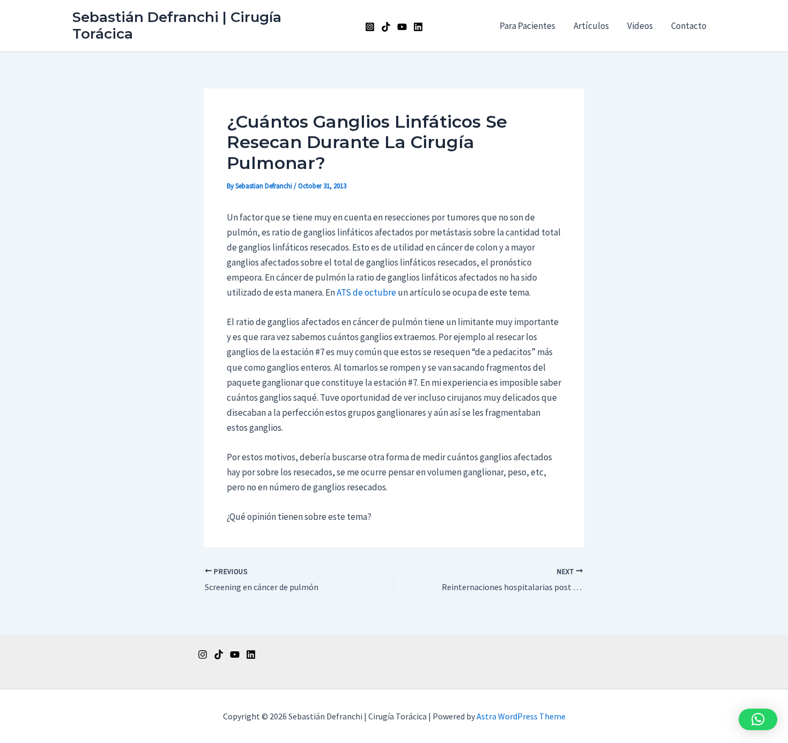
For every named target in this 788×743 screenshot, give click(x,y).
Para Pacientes (527, 26)
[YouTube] (402, 27)
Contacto (689, 26)
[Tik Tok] (386, 27)
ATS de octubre (366, 292)
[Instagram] (370, 27)
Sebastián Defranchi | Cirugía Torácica (176, 25)
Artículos (591, 26)
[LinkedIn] (418, 27)
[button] (758, 719)
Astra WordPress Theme (521, 716)
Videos (640, 26)
